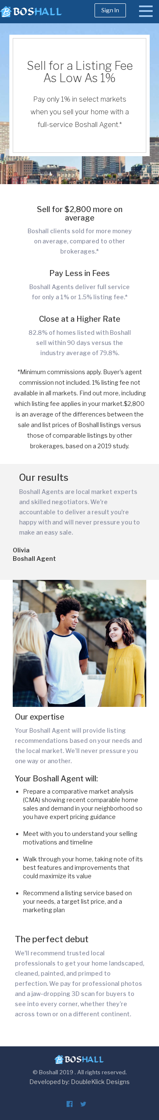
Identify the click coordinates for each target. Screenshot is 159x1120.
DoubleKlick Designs (100, 1081)
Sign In (110, 10)
